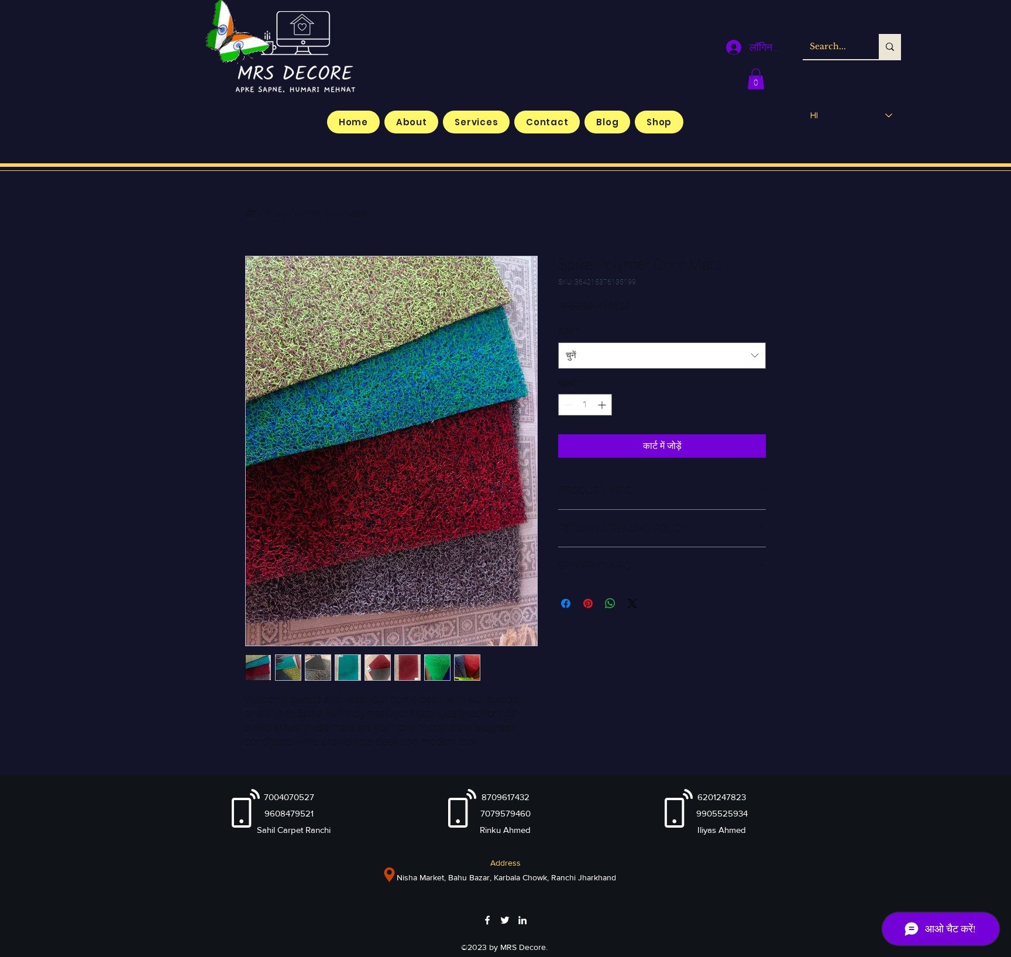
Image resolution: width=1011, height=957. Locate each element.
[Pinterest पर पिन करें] (588, 603)
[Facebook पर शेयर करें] (566, 603)
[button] (756, 79)
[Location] (389, 875)
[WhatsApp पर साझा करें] (610, 603)
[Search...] (890, 46)
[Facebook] (487, 920)
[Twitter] (505, 920)
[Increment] (603, 405)
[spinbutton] (585, 405)
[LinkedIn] (522, 920)
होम (251, 213)
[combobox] (662, 355)
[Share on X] (632, 603)
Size (568, 330)
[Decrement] (567, 405)
